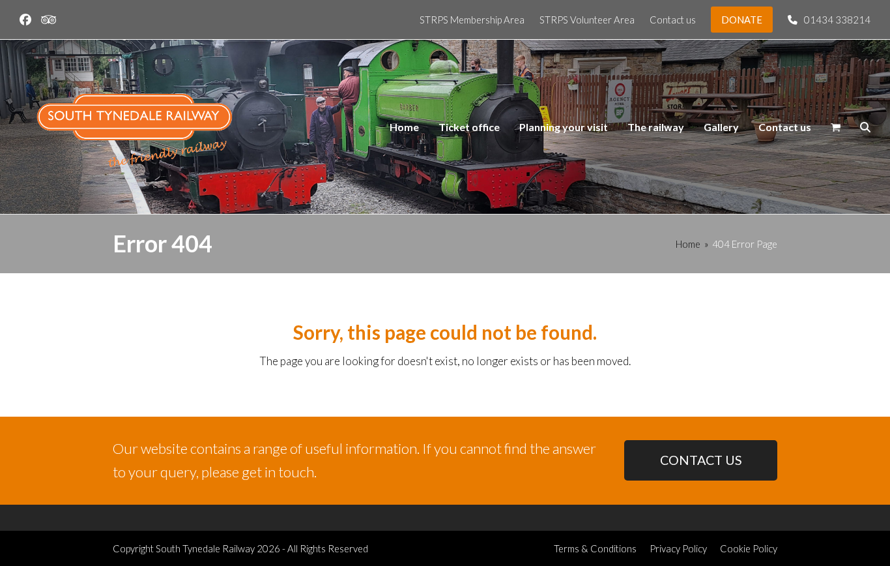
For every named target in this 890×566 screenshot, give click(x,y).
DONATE (741, 19)
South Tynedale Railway (205, 548)
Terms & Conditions (595, 548)
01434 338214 (837, 19)
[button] (835, 127)
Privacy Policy (678, 548)
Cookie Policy (748, 548)
